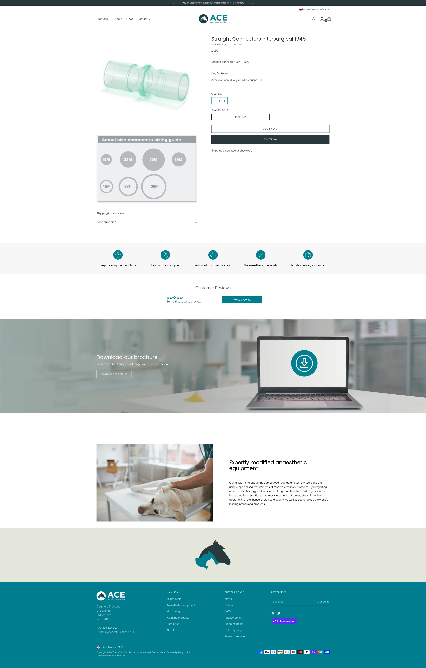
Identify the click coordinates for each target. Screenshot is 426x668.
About (170, 630)
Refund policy (233, 630)
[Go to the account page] (320, 19)
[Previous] (173, 3)
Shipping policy (234, 623)
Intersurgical (218, 44)
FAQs (228, 611)
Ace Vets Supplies (123, 652)
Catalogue (172, 623)
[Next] (252, 3)
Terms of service (235, 636)
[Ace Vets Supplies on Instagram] (279, 613)
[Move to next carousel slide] (326, 426)
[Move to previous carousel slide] (319, 426)
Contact (230, 605)
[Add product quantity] (224, 100)
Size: (220, 110)
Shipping (216, 150)
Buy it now (270, 139)
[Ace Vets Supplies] (213, 18)
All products (173, 598)
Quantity (216, 93)
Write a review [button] (242, 299)
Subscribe (323, 601)
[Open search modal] (313, 19)
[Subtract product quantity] (214, 100)
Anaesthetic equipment (180, 605)
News (228, 598)
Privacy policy (233, 617)
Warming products (177, 617)
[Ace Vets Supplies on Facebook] (273, 613)
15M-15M (240, 117)
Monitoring (173, 611)
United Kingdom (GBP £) (315, 9)
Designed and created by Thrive (112, 655)
